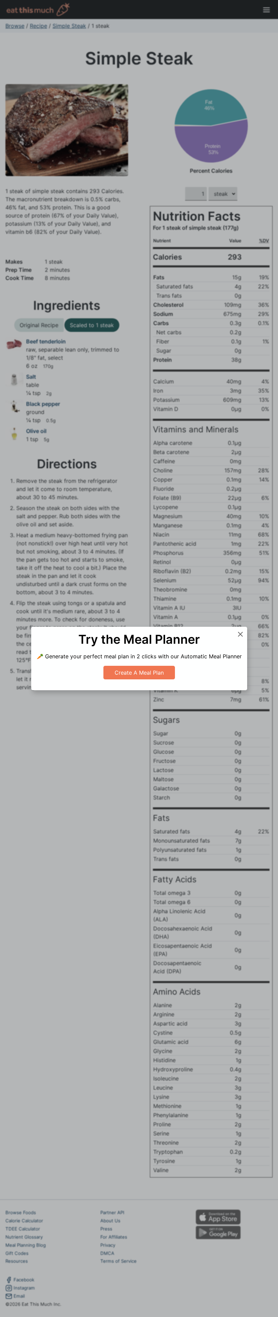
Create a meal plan (139, 672)
